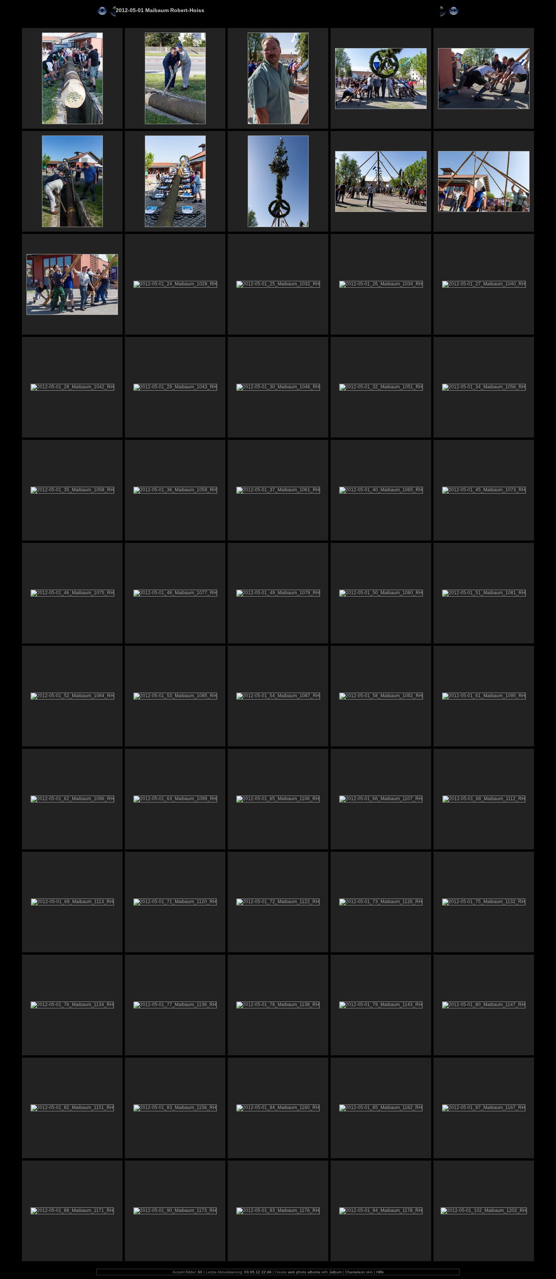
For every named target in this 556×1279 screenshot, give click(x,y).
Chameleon (355, 1272)
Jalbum (335, 1272)
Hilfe (380, 1272)
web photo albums (304, 1272)
